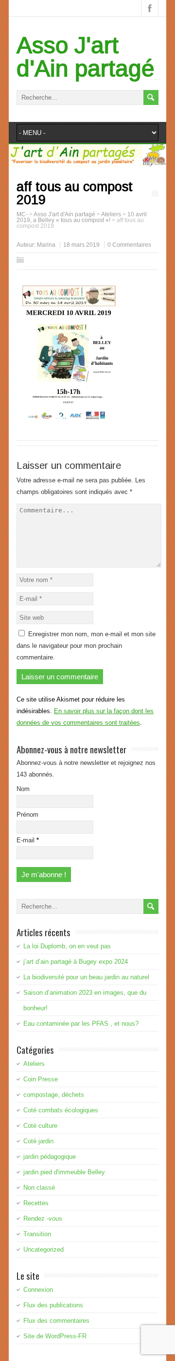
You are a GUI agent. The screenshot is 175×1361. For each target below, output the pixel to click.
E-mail (28, 840)
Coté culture (40, 1125)
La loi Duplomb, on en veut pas (67, 946)
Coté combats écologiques (60, 1110)
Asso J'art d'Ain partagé (86, 56)
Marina (46, 244)
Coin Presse (40, 1079)
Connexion (38, 1289)
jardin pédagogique (49, 1156)
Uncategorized (43, 1249)
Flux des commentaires (56, 1320)
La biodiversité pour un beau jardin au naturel (86, 977)
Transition (37, 1234)
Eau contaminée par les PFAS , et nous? (81, 1023)
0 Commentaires (129, 244)
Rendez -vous (42, 1218)
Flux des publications (53, 1305)
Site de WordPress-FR (55, 1336)
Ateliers (34, 1063)
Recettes (36, 1203)
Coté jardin (38, 1141)
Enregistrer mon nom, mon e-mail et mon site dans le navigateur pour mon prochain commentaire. (86, 645)
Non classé (39, 1187)
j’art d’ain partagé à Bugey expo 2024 (75, 961)
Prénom (27, 814)
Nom (23, 789)
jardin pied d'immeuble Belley (64, 1172)
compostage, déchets (53, 1094)
